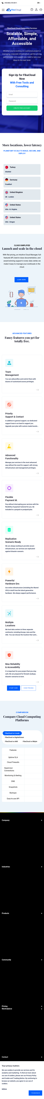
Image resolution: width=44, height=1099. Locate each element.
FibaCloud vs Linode (12, 733)
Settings (4, 1089)
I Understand (35, 1093)
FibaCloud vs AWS (11, 741)
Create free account (22, 108)
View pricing (29, 688)
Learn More (21, 280)
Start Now (13, 688)
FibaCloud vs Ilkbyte (30, 741)
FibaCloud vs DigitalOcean (14, 737)
